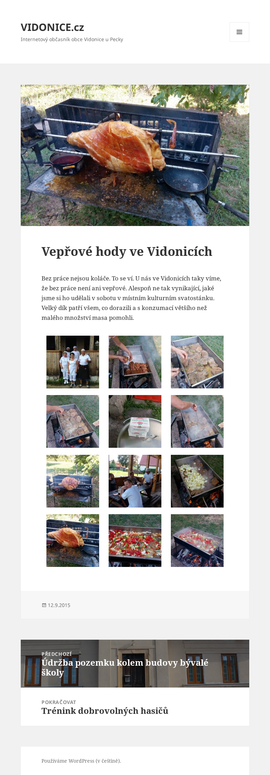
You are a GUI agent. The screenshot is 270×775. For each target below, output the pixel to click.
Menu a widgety (239, 41)
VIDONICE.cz (52, 27)
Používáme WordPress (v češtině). (81, 760)
